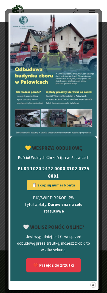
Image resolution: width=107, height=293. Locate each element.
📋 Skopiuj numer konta (53, 185)
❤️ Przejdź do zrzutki (53, 265)
